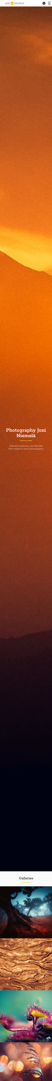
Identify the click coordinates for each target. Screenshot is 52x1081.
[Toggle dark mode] (43, 3)
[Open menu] (49, 3)
